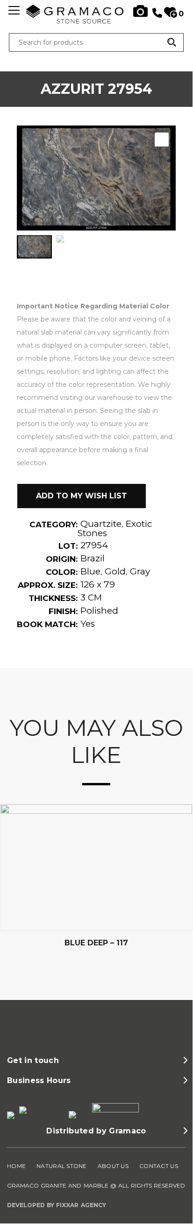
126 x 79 (97, 584)
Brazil (92, 558)
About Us (113, 1165)
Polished (99, 610)
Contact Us (158, 1165)
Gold (115, 571)
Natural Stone (61, 1165)
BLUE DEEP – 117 (96, 942)
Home (16, 1165)
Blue (90, 571)
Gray (140, 571)
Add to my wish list (81, 495)
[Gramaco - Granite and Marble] (96, 21)
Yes (87, 623)
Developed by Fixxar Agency (56, 1205)
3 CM (91, 597)
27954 (94, 545)
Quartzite (101, 523)
